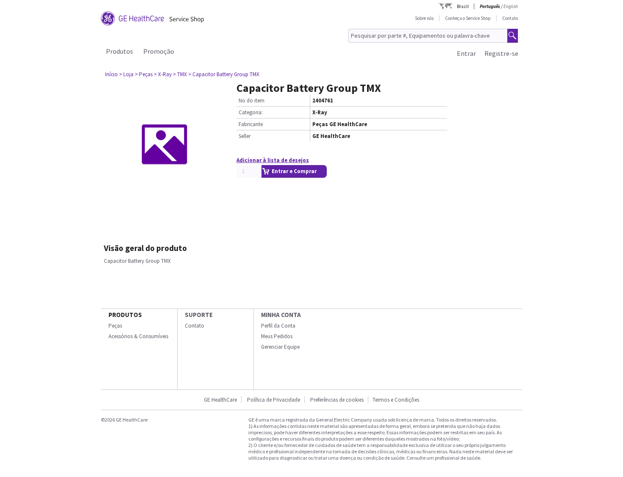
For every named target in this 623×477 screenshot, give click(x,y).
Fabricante (251, 124)
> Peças (144, 74)
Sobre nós (424, 18)
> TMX (180, 74)
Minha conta (281, 315)
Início (111, 74)
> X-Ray (163, 74)
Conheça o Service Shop (468, 18)
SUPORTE (199, 315)
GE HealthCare (220, 399)
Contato (510, 18)
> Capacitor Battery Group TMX (223, 74)
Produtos (119, 51)
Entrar (466, 53)
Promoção (158, 51)
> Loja (126, 74)
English (510, 6)
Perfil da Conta (278, 325)
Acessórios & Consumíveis (138, 336)
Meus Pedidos (276, 336)
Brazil (463, 6)
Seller (244, 136)
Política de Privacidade (273, 399)
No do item (251, 100)
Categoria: (251, 112)
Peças (115, 325)
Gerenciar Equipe (280, 346)
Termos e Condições (396, 399)
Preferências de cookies (337, 399)
